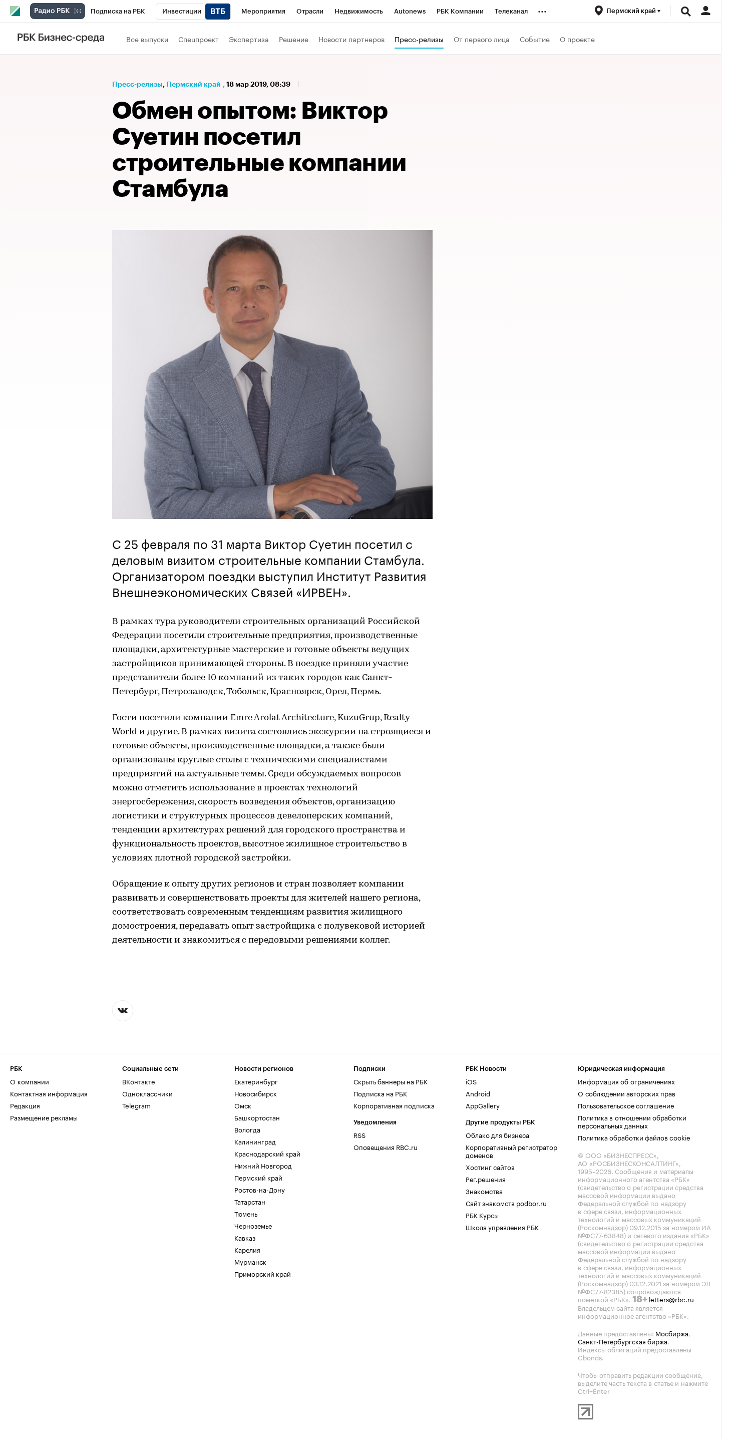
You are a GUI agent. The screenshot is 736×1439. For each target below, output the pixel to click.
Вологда (247, 1129)
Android (478, 1093)
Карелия (247, 1249)
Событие (535, 38)
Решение (293, 38)
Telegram (136, 1105)
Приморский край (262, 1273)
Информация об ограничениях (626, 1081)
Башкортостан (257, 1117)
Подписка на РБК (380, 1093)
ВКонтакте (138, 1081)
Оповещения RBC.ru (385, 1146)
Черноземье (253, 1225)
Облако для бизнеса (497, 1134)
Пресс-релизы (419, 38)
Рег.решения (486, 1179)
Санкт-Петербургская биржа (622, 1341)
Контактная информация (49, 1093)
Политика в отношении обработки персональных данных (632, 1121)
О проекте (577, 38)
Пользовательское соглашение (626, 1105)
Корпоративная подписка (394, 1105)
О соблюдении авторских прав (626, 1093)
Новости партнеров (351, 38)
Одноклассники (147, 1093)
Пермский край (193, 84)
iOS (471, 1081)
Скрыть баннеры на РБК (390, 1081)
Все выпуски (147, 38)
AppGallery (483, 1105)
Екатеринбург (256, 1081)
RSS (359, 1134)
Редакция (25, 1105)
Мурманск (250, 1261)
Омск (242, 1105)
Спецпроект (198, 38)
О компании (29, 1081)
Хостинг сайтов (490, 1167)
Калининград (255, 1141)
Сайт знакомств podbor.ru (506, 1203)
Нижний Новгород (263, 1165)
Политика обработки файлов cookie (634, 1137)
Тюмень (245, 1213)
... (542, 10)
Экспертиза (249, 38)
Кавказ (244, 1237)
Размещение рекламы (44, 1117)
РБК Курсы (482, 1215)
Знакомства (484, 1191)
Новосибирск (255, 1093)
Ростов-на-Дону (259, 1189)
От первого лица (482, 38)
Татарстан (249, 1201)
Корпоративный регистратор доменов (511, 1150)
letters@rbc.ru (671, 1299)
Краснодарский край (267, 1153)
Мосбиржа (671, 1333)
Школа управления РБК (502, 1227)
